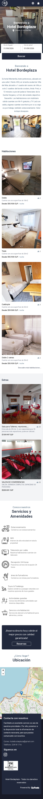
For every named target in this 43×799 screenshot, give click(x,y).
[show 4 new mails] (38, 3)
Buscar (21, 56)
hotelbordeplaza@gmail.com (22, 741)
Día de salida (28, 45)
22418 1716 (17, 745)
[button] (21, 693)
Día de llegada (8, 45)
